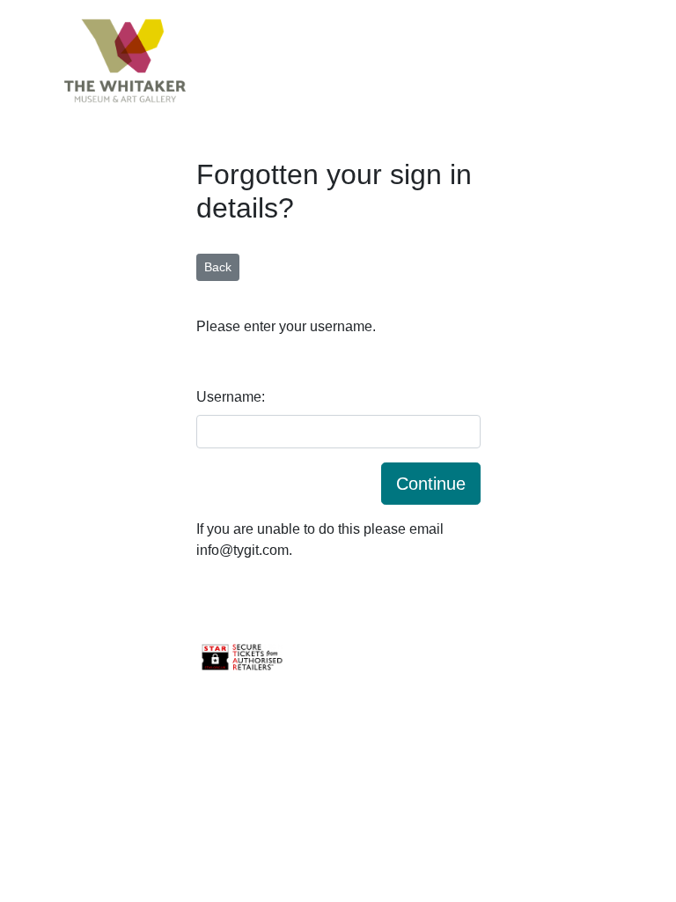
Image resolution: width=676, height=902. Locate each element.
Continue (431, 483)
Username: (230, 396)
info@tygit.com (242, 550)
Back (217, 267)
